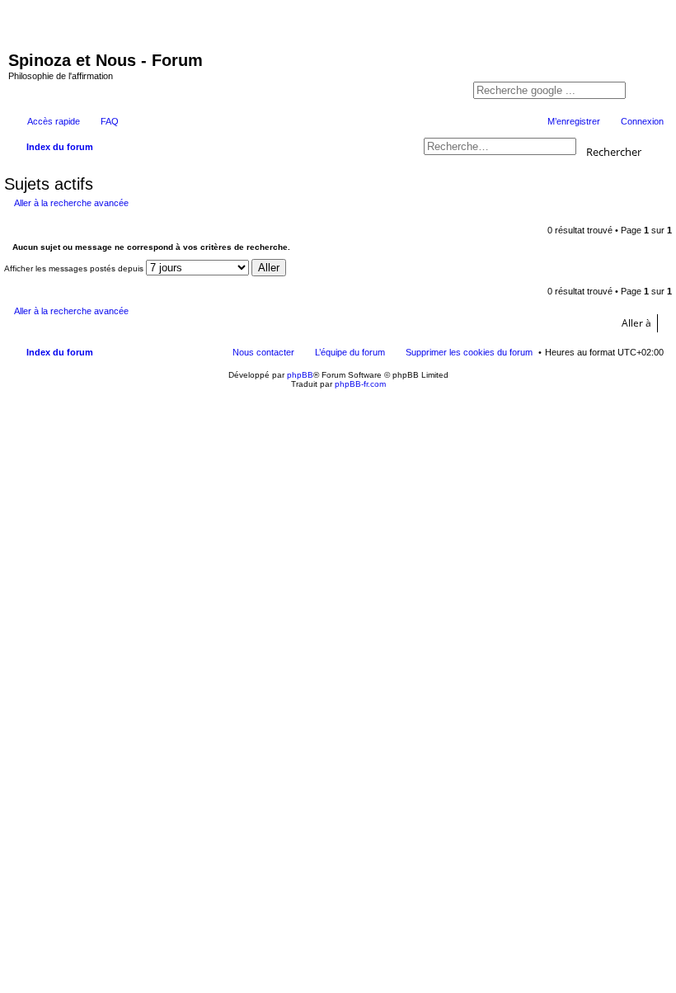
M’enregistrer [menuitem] (573, 121)
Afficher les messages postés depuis (75, 268)
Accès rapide (53, 121)
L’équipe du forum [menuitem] (350, 352)
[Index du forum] (50, 22)
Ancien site (567, 50)
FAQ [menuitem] (110, 121)
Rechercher (613, 150)
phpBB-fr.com (360, 383)
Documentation (574, 34)
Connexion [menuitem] (642, 121)
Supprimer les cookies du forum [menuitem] (469, 352)
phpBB (300, 374)
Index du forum (59, 352)
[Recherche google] (643, 91)
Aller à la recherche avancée (71, 203)
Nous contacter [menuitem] (263, 352)
